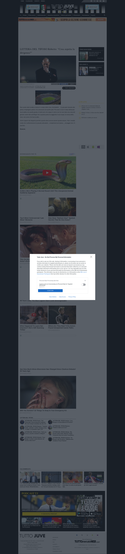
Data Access (62, 296)
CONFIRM (50, 290)
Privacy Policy (72, 296)
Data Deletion (53, 296)
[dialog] (62, 277)
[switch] (83, 284)
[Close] (91, 257)
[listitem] (62, 280)
